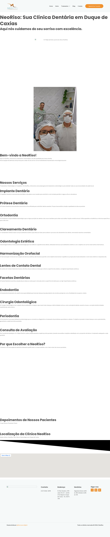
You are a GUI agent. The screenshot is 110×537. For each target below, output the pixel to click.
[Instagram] (92, 490)
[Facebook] (95, 490)
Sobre (57, 6)
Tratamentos (64, 6)
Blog (74, 6)
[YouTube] (99, 490)
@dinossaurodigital (22, 525)
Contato (80, 6)
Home (51, 6)
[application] (69, 6)
